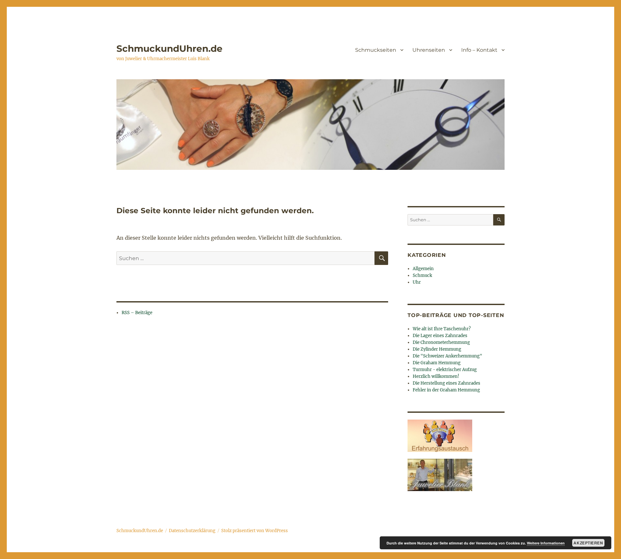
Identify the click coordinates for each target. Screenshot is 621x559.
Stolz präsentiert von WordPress (254, 530)
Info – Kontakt (479, 50)
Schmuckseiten (375, 50)
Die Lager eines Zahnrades (440, 335)
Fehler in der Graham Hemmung (446, 390)
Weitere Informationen (546, 543)
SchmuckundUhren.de (169, 48)
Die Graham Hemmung (437, 363)
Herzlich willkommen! (436, 376)
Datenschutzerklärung (192, 530)
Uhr (417, 282)
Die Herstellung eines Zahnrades (446, 383)
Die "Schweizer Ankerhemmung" (447, 356)
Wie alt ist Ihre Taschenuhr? (442, 329)
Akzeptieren (588, 543)
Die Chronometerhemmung (441, 342)
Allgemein (423, 268)
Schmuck (422, 275)
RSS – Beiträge (137, 312)
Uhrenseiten (428, 50)
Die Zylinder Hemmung (437, 349)
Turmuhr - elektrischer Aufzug (445, 369)
